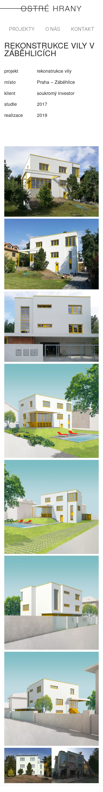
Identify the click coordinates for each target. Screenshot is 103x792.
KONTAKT (82, 29)
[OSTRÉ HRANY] (51, 8)
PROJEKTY (22, 29)
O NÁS (52, 29)
